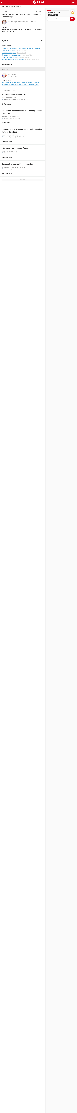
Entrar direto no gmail (9, 53)
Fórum (8, 6)
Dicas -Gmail (21, 53)
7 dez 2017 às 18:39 (24, 23)
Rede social (15, 6)
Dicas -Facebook (23, 57)
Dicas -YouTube (27, 55)
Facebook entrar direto (9, 57)
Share (6, 40)
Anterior (6, 11)
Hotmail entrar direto (8, 51)
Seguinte (38, 11)
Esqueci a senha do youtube (11, 55)
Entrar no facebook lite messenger (13, 60)
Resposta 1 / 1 (6, 69)
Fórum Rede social (33, 60)
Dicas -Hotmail (21, 51)
